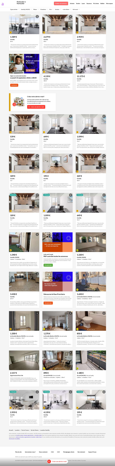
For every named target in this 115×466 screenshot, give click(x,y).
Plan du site (18, 452)
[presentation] (10, 24)
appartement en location (29, 437)
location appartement (28, 435)
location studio (38, 435)
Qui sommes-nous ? (30, 452)
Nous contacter (43, 452)
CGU (52, 452)
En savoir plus (48, 265)
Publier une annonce (61, 3)
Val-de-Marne (34, 430)
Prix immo (96, 3)
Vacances (89, 3)
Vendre (78, 3)
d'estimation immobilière (14, 438)
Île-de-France (25, 430)
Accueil (11, 430)
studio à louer (39, 437)
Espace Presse (92, 452)
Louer (83, 3)
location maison (19, 435)
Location (17, 430)
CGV (58, 452)
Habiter (102, 3)
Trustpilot (39, 456)
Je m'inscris (14, 85)
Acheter (72, 3)
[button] (21, 32)
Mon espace (109, 3)
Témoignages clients (68, 452)
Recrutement (81, 452)
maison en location (20, 437)
